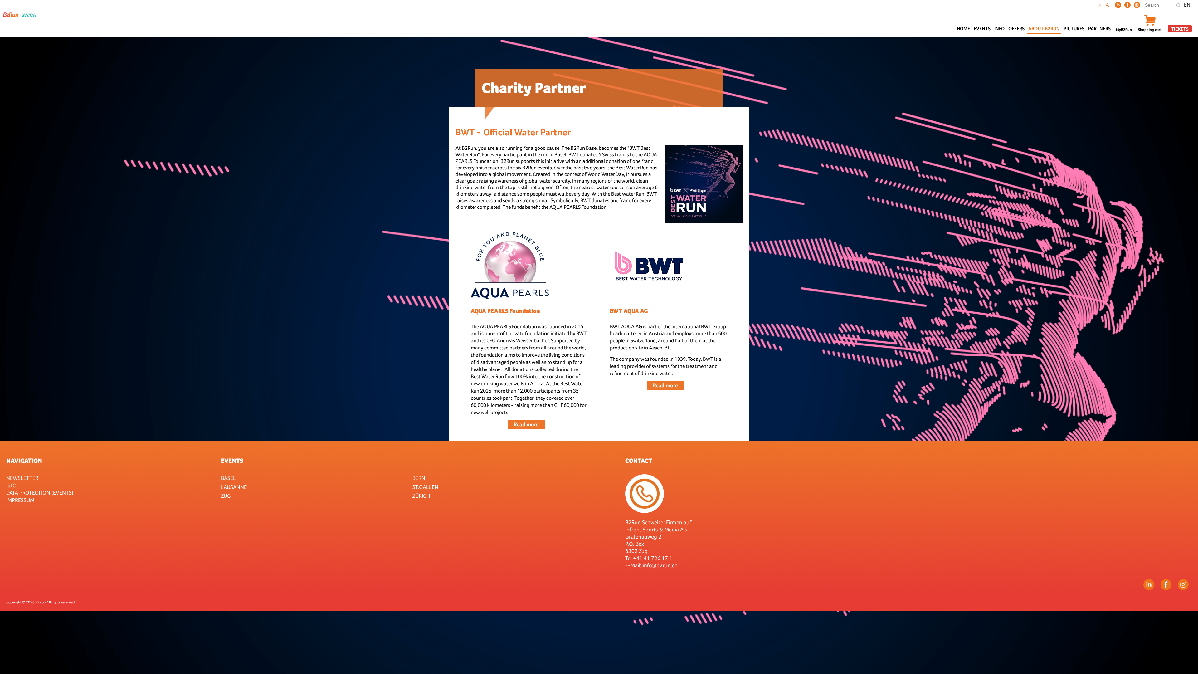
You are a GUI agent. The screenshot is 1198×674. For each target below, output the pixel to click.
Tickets (1180, 29)
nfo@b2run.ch (661, 565)
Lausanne (234, 487)
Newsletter (22, 478)
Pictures (1074, 29)
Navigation (24, 460)
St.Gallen (425, 487)
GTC (11, 485)
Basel (228, 478)
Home (963, 29)
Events (232, 460)
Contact (638, 460)
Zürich (421, 495)
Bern (418, 478)
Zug (226, 495)
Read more (526, 424)
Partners (1099, 29)
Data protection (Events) (39, 492)
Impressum (20, 500)
